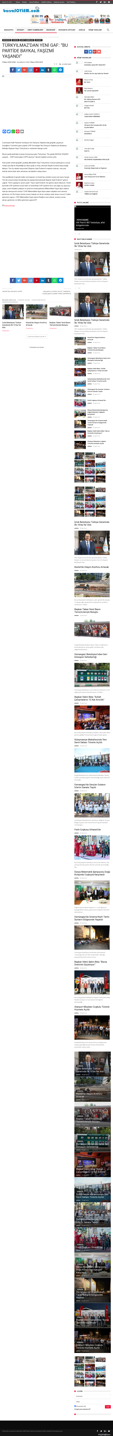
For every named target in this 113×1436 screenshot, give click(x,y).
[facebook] (13, 70)
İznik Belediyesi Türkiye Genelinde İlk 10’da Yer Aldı (11, 325)
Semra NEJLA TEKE (90, 174)
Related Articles (9, 300)
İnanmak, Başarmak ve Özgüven (95, 168)
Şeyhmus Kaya (89, 183)
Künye (18, 2)
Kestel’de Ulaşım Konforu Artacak (36, 323)
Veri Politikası (71, 2)
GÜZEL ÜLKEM (89, 185)
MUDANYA (88, 134)
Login (108, 1407)
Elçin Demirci (88, 88)
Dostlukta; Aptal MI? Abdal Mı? (95, 65)
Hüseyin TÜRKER (89, 131)
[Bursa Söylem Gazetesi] (21, 6)
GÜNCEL (16, 40)
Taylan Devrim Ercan (91, 192)
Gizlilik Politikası (46, 2)
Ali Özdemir (88, 63)
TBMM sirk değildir (91, 194)
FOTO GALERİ (82, 220)
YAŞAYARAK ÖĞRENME (92, 116)
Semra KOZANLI (89, 166)
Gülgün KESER (89, 106)
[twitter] (19, 70)
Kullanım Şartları (59, 2)
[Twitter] (101, 2)
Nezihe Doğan (89, 140)
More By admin (24, 300)
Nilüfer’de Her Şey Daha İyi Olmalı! (96, 73)
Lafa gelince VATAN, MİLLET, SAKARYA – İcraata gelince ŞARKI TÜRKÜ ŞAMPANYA (56, 291)
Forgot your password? (82, 1409)
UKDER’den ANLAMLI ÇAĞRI (12, 290)
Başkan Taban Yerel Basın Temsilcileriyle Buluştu (60, 323)
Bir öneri (87, 82)
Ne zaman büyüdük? (91, 91)
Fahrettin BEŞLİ (89, 97)
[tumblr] (49, 70)
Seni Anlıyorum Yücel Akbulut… (95, 177)
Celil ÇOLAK (88, 71)
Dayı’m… (87, 151)
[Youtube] (109, 2)
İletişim (24, 2)
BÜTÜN (86, 108)
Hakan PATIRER (89, 123)
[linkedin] (43, 70)
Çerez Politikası (34, 2)
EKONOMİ (11, 37)
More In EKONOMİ (38, 300)
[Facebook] (97, 2)
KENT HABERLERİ (27, 40)
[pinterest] (37, 70)
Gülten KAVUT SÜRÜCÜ (92, 114)
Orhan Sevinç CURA (90, 157)
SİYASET (39, 40)
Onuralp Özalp (89, 149)
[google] (25, 70)
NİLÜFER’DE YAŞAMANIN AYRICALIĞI (96, 159)
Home (4, 37)
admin (76, 326)
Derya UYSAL (88, 80)
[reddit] (31, 70)
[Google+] (105, 2)
